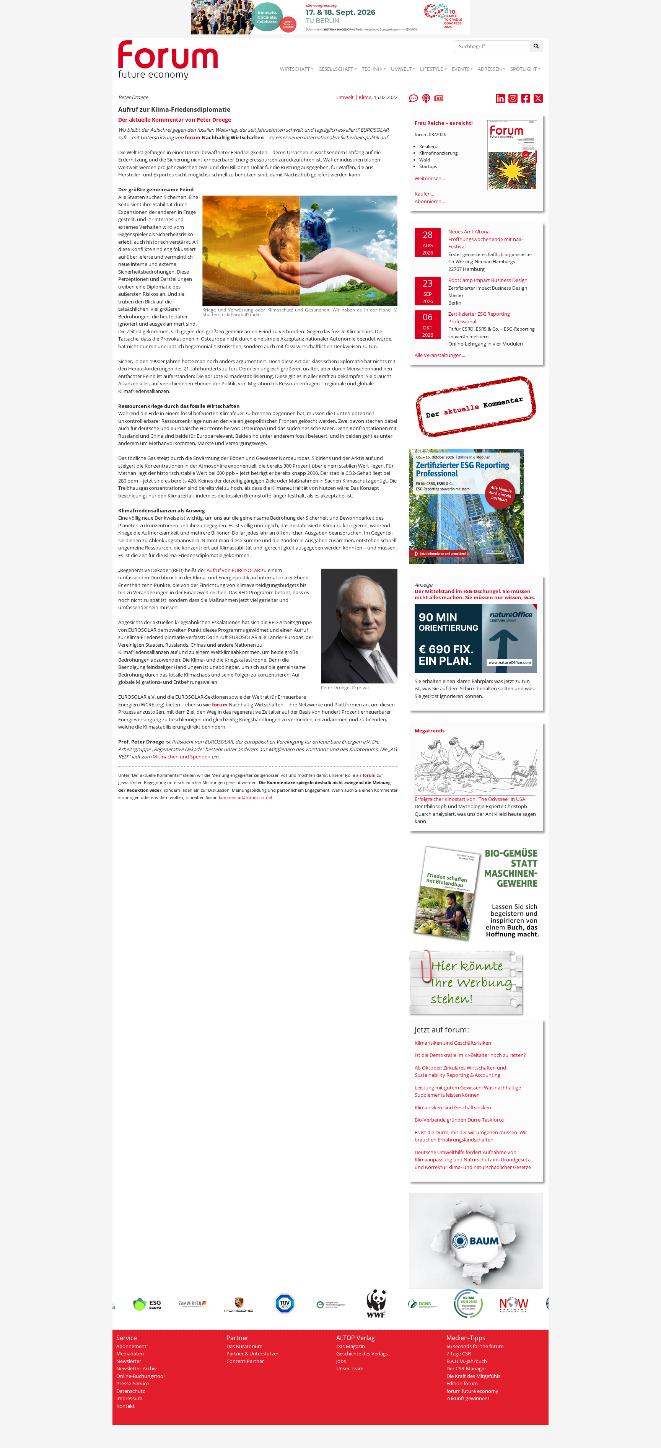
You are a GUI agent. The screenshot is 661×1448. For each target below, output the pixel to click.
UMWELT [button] (401, 68)
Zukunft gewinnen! (467, 1398)
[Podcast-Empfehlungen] (426, 97)
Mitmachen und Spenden (181, 756)
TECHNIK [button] (372, 68)
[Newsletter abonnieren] (438, 97)
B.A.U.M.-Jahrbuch (466, 1361)
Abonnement (131, 1346)
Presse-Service (132, 1383)
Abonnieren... (430, 201)
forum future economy (472, 1391)
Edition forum (462, 1383)
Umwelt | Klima (353, 97)
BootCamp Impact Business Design (487, 280)
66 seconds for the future (474, 1346)
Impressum (129, 1398)
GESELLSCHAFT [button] (335, 68)
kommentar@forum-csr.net (245, 797)
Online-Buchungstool (140, 1376)
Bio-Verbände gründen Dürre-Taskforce (459, 1119)
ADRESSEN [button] (490, 68)
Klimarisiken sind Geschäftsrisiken (453, 1042)
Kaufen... (424, 193)
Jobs (341, 1361)
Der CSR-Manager (466, 1368)
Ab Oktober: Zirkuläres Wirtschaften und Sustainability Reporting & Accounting (460, 1071)
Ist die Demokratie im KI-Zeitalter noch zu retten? (470, 1055)
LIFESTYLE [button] (431, 68)
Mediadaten (130, 1353)
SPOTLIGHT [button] (523, 68)
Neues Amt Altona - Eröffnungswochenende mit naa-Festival (485, 239)
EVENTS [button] (460, 68)
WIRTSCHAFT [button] (295, 68)
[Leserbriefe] (413, 97)
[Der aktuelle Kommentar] (476, 406)
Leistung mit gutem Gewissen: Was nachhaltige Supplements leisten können (468, 1091)
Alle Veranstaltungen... (440, 355)
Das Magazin (350, 1346)
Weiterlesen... (430, 178)
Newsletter (128, 1361)
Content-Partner (245, 1361)
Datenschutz (130, 1391)
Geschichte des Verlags (362, 1353)
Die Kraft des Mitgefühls (473, 1376)
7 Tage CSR (458, 1353)
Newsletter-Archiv (136, 1368)
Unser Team (349, 1368)
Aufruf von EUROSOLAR (233, 570)
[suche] (536, 46)
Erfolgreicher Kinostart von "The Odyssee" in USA (470, 799)
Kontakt (125, 1405)
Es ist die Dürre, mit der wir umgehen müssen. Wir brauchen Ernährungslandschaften (471, 1136)
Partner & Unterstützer (252, 1353)
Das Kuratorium (244, 1346)
